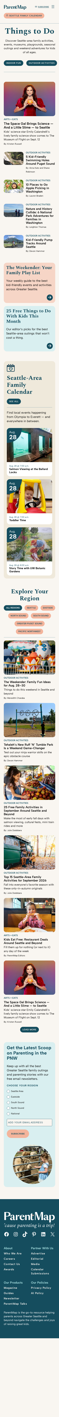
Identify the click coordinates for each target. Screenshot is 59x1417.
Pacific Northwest (29, 631)
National (15, 1113)
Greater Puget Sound (29, 623)
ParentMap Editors (16, 955)
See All (13, 401)
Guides (9, 1293)
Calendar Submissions (40, 1271)
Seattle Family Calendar (25, 15)
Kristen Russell (14, 144)
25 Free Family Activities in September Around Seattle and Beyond (25, 810)
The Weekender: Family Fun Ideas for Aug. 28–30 (27, 683)
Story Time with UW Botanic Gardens (27, 570)
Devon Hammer (37, 251)
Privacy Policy (41, 1288)
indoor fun (13, 63)
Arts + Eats (11, 119)
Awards (9, 1269)
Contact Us (12, 1264)
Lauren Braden (36, 196)
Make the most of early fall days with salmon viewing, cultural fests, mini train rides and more (29, 822)
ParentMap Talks (15, 1303)
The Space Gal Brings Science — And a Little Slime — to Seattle (28, 125)
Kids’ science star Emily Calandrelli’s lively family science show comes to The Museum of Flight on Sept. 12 (29, 135)
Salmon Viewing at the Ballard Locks (28, 471)
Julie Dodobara (14, 830)
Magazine (10, 1288)
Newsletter (12, 1298)
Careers (9, 1258)
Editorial (37, 1258)
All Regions (13, 608)
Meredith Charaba (16, 698)
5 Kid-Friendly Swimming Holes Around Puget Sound (40, 160)
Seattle (31, 608)
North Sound (18, 615)
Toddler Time (17, 520)
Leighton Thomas (37, 227)
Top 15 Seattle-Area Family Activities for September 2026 (25, 878)
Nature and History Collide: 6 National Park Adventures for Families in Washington (40, 216)
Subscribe (43, 7)
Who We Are (13, 1253)
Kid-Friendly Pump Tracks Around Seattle (39, 243)
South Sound (41, 615)
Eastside (48, 608)
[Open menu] (53, 6)
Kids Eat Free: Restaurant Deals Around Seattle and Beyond (26, 941)
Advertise (38, 1253)
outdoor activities (42, 63)
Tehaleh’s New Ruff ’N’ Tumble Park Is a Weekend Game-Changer (28, 746)
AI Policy (37, 1293)
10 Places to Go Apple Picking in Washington (37, 188)
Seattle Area (17, 1091)
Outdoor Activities (38, 152)
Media (35, 1264)
